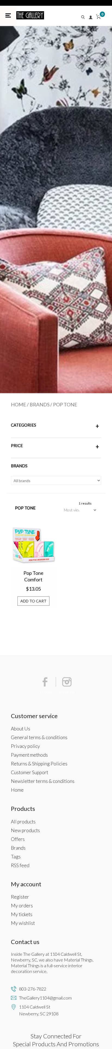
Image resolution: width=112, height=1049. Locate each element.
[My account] (91, 18)
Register (20, 897)
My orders (22, 905)
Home (18, 404)
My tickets (21, 914)
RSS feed (20, 865)
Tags (16, 856)
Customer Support (29, 772)
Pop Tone (65, 404)
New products (25, 830)
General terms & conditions (39, 737)
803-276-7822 (32, 988)
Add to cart (33, 601)
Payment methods (29, 755)
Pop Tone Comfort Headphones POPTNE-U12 (33, 576)
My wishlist (23, 923)
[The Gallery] (30, 15)
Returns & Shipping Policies (39, 764)
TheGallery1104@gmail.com (45, 997)
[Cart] (98, 18)
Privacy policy (25, 746)
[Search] (84, 18)
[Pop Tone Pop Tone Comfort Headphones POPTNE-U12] (33, 545)
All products (23, 821)
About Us (20, 729)
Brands (39, 404)
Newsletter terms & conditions (42, 781)
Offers (18, 839)
